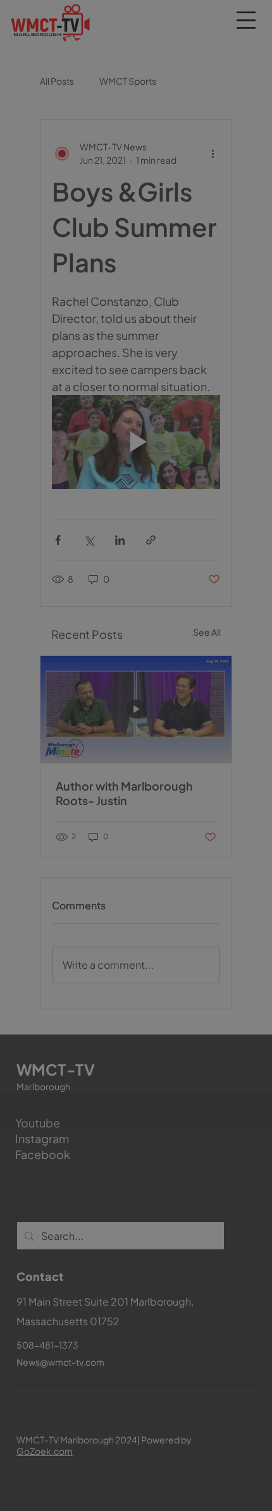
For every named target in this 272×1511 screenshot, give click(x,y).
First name (71, 1176)
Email (65, 1235)
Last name (165, 1176)
